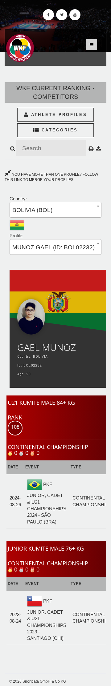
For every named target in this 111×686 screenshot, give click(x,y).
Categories (58, 130)
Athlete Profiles (58, 114)
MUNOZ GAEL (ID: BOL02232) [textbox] (53, 247)
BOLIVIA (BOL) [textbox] (32, 210)
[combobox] (55, 210)
